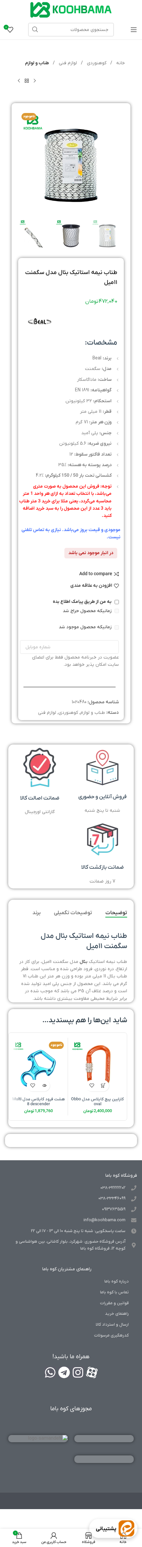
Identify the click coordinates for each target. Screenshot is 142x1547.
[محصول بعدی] (19, 81)
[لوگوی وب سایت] (71, 10)
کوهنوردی (96, 63)
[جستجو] (35, 30)
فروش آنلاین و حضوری (102, 797)
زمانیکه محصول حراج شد (88, 611)
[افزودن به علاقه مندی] (91, 1085)
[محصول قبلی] (35, 81)
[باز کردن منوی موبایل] (133, 29)
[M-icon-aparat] (92, 1372)
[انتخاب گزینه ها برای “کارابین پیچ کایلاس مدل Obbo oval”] (103, 1085)
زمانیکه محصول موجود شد (86, 627)
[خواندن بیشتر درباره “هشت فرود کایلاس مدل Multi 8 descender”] (44, 1085)
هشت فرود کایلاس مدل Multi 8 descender (38, 1102)
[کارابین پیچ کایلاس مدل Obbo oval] (97, 1067)
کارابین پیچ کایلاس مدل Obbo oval (97, 1102)
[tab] (116, 913)
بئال (84, 962)
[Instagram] (78, 1372)
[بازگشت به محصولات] (27, 81)
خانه (120, 63)
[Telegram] (64, 1372)
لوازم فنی (67, 63)
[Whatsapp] (50, 1372)
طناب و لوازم (37, 63)
